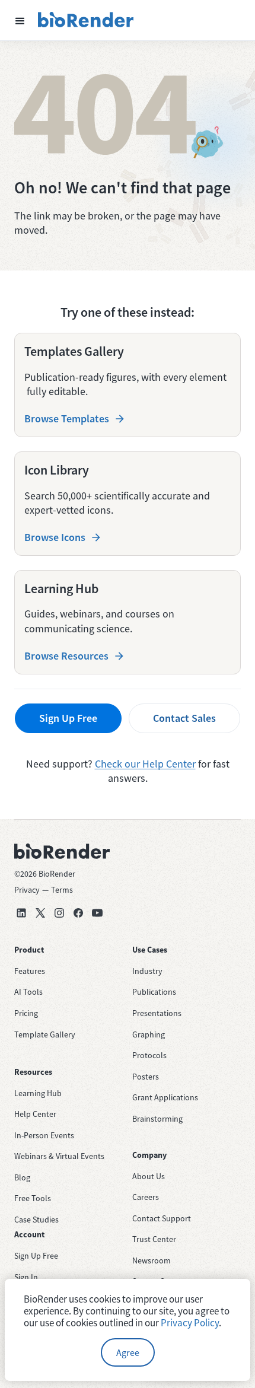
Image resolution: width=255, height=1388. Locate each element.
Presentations (156, 1013)
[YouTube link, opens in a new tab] (97, 913)
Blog (22, 1177)
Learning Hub (38, 1093)
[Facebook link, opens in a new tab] (78, 913)
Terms (62, 889)
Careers (145, 1197)
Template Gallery (44, 1034)
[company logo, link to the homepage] (86, 20)
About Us (148, 1176)
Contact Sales (184, 718)
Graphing (148, 1034)
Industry (147, 971)
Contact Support (161, 1218)
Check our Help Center (145, 764)
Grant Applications (165, 1097)
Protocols (149, 1055)
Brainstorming (157, 1118)
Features (29, 971)
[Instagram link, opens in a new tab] (59, 913)
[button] (20, 20)
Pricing (26, 1013)
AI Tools (28, 991)
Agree (127, 1352)
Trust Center (154, 1239)
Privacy (27, 889)
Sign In (26, 1277)
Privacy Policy (190, 1322)
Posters (145, 1076)
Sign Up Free (68, 718)
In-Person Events (44, 1135)
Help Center (35, 1114)
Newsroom (151, 1260)
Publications (154, 991)
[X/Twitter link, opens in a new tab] (40, 913)
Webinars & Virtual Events (59, 1156)
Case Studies (36, 1219)
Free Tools (32, 1198)
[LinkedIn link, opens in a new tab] (21, 913)
